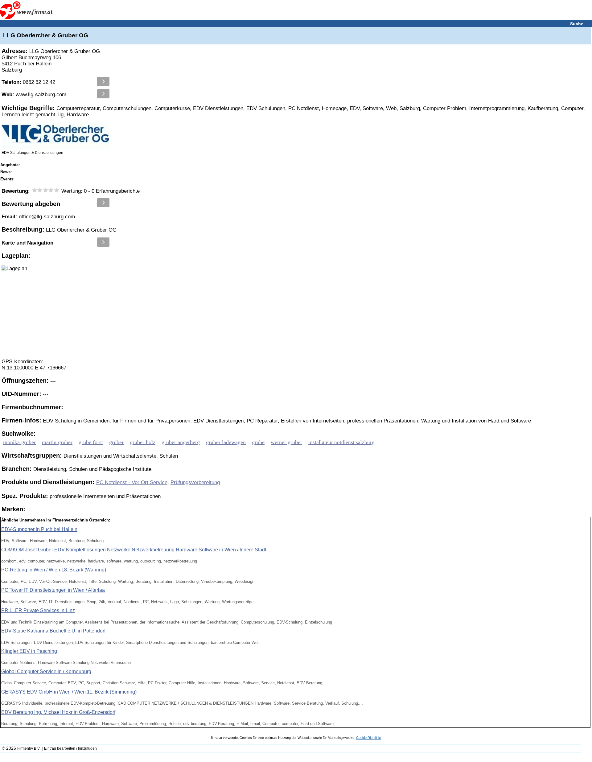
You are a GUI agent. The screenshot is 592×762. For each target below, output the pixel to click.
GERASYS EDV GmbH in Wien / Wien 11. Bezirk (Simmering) (69, 691)
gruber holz (142, 442)
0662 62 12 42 (28, 82)
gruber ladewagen (226, 442)
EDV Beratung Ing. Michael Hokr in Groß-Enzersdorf (58, 712)
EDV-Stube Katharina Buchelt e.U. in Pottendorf (53, 630)
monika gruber (19, 442)
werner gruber (286, 442)
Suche (576, 23)
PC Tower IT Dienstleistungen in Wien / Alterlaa (53, 590)
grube (258, 442)
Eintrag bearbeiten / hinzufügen (70, 748)
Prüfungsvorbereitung (195, 482)
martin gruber (57, 442)
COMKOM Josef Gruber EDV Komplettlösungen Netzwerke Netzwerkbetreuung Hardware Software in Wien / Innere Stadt (133, 549)
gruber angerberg (181, 442)
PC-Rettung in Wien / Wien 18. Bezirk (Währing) (53, 569)
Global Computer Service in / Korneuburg (46, 671)
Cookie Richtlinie (368, 737)
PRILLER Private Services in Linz (38, 610)
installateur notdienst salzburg (341, 442)
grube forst (91, 442)
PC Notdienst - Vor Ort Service (131, 482)
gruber (116, 442)
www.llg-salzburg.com (34, 94)
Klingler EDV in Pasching (29, 651)
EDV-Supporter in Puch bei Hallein (39, 529)
